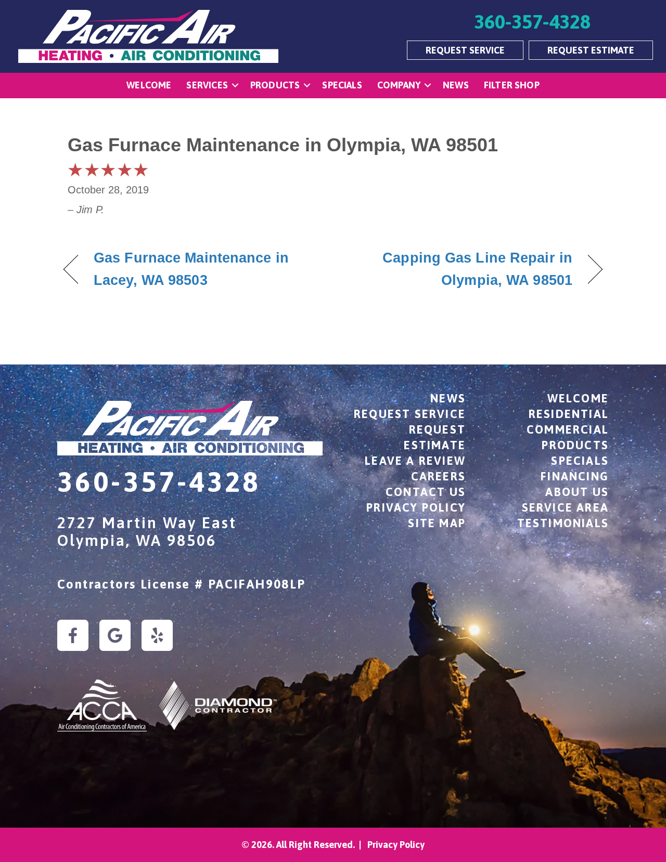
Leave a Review (415, 460)
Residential (569, 414)
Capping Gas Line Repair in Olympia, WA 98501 (460, 269)
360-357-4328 (159, 482)
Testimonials (563, 523)
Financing (575, 476)
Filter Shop (512, 85)
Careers (438, 476)
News (456, 85)
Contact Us (426, 492)
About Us (577, 492)
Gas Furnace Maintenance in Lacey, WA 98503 (191, 269)
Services (206, 85)
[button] (235, 85)
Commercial (568, 429)
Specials (342, 85)
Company (398, 85)
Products (275, 85)
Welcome (148, 85)
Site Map (437, 523)
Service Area (565, 507)
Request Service (410, 414)
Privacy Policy (416, 507)
